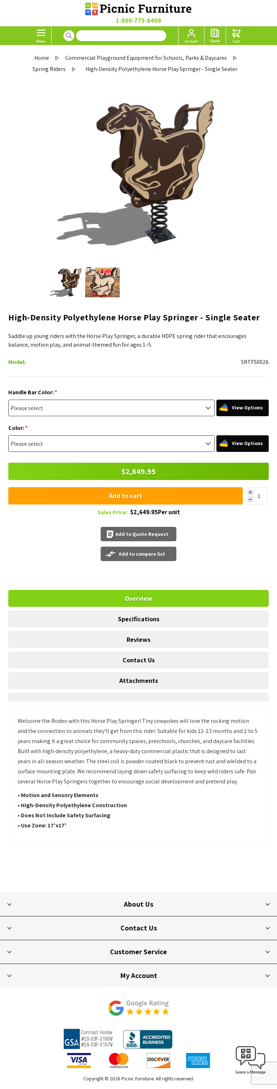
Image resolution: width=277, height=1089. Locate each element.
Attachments (138, 680)
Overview (138, 598)
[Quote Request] (215, 35)
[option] (66, 283)
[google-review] (138, 1011)
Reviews (138, 639)
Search (68, 35)
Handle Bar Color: (31, 392)
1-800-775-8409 (138, 20)
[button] (250, 1074)
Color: (16, 428)
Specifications (138, 619)
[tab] (138, 598)
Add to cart (125, 496)
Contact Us (139, 660)
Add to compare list (142, 554)
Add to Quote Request (141, 534)
